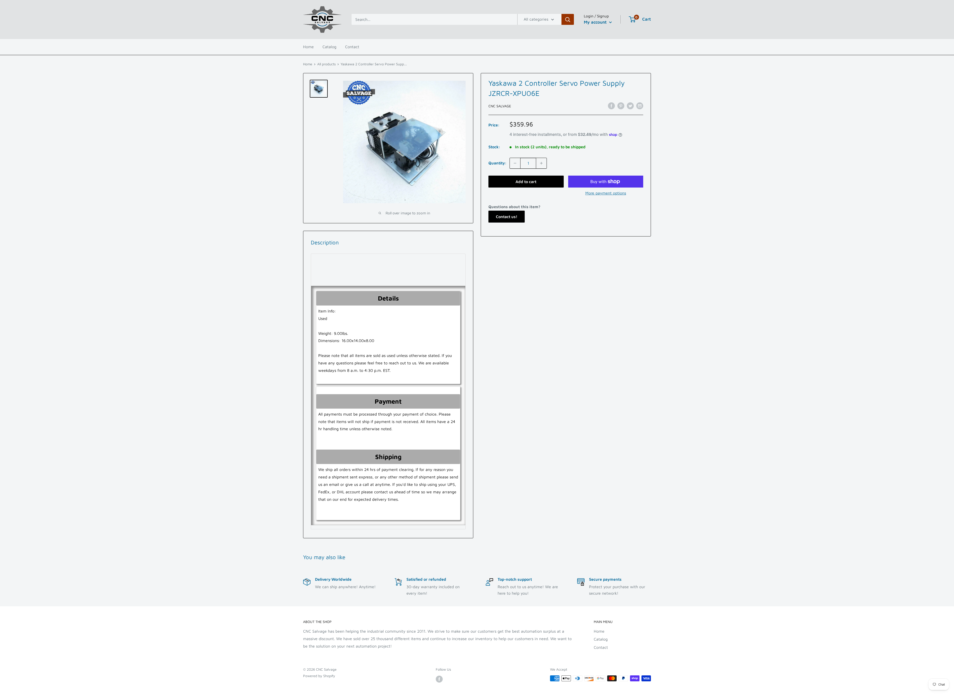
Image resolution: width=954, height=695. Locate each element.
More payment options (605, 193)
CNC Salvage (499, 106)
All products (326, 64)
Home (308, 46)
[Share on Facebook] (611, 105)
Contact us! (506, 216)
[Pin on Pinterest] (620, 105)
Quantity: (497, 163)
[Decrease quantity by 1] (515, 163)
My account (596, 22)
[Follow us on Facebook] (439, 679)
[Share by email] (639, 105)
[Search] (567, 19)
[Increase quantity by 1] (541, 163)
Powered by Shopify (319, 676)
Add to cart (526, 181)
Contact (352, 46)
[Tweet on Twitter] (630, 105)
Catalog (329, 46)
